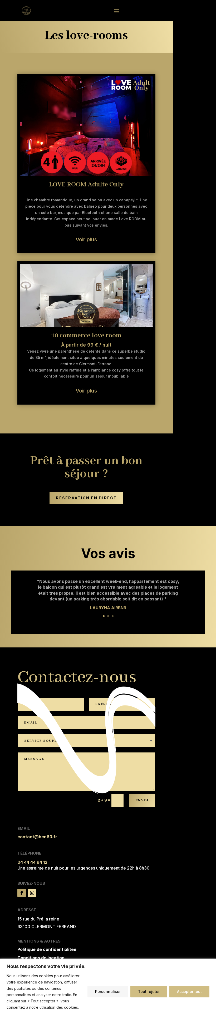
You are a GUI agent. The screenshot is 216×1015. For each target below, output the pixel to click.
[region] (108, 987)
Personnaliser (108, 991)
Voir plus (86, 239)
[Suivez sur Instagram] (32, 893)
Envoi (142, 800)
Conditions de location (41, 957)
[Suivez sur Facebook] (21, 893)
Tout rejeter (149, 991)
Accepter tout (189, 991)
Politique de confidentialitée (46, 949)
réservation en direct (86, 498)
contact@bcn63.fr (37, 836)
